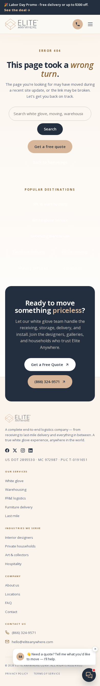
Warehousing (15, 489)
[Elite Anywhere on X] (15, 450)
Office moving (74, 252)
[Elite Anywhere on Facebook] (7, 450)
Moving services (33, 267)
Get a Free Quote (47, 364)
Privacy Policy (16, 673)
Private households (20, 546)
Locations (73, 267)
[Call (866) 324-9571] (78, 24)
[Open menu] (90, 24)
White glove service (50, 220)
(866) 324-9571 (47, 381)
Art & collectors (17, 555)
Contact (11, 611)
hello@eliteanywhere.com (32, 642)
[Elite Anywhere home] (21, 24)
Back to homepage (50, 162)
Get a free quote (50, 146)
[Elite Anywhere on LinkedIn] (30, 450)
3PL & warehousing (50, 204)
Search (50, 129)
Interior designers (19, 537)
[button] (54, 656)
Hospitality (13, 563)
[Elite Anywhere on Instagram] (23, 450)
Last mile (12, 515)
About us (12, 585)
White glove (14, 481)
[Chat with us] (89, 675)
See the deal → (17, 10)
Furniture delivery (29, 252)
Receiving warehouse (50, 236)
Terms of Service (47, 673)
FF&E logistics (15, 498)
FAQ (8, 603)
